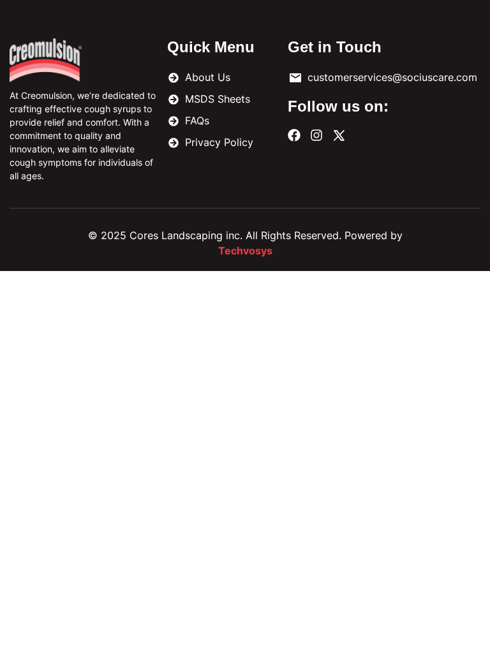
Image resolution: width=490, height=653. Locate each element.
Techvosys (245, 250)
